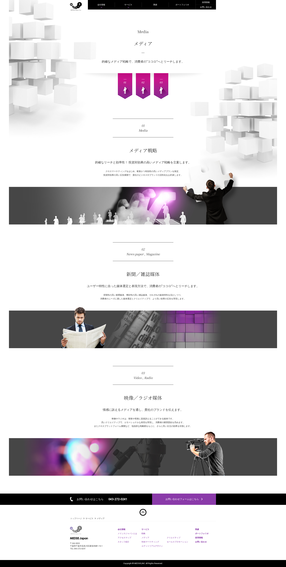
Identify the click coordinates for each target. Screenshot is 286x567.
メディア (145, 538)
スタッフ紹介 (123, 542)
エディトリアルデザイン (152, 546)
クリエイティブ (173, 538)
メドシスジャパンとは (127, 533)
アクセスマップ (124, 538)
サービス (89, 518)
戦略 (143, 533)
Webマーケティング (150, 542)
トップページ (76, 518)
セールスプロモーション (177, 542)
